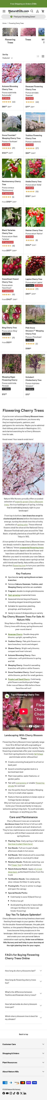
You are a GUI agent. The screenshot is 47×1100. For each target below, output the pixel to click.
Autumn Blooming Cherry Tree (10, 87)
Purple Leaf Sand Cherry (19, 679)
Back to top (23, 1034)
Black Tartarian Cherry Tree (8, 231)
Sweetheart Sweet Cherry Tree (10, 280)
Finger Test (16, 865)
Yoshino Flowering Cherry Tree (34, 136)
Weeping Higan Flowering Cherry (9, 378)
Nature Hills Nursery (14, 1089)
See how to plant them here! (20, 844)
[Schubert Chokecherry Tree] (35, 364)
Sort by (5, 54)
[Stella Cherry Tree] (35, 168)
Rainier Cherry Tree (34, 230)
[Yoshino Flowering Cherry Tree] (35, 122)
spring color (22, 524)
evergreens (21, 783)
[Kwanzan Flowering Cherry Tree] (35, 73)
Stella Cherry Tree (33, 181)
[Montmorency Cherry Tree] (11, 168)
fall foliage (38, 754)
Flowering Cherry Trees (16, 23)
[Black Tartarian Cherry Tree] (11, 217)
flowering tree (19, 565)
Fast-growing (14, 595)
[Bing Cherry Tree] (11, 314)
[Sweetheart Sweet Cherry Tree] (11, 265)
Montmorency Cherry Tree (11, 182)
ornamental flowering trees (31, 547)
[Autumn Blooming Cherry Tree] (11, 73)
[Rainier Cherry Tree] (35, 217)
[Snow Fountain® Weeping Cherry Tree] (11, 122)
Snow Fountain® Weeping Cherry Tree (11, 136)
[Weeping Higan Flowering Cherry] (11, 363)
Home (4, 23)
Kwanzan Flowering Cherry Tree (34, 87)
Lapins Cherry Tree (34, 279)
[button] (43, 11)
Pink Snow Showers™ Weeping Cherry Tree (35, 330)
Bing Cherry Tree (9, 327)
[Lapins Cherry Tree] (35, 266)
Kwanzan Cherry (15, 634)
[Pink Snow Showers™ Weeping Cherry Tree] (35, 314)
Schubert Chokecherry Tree (33, 378)
